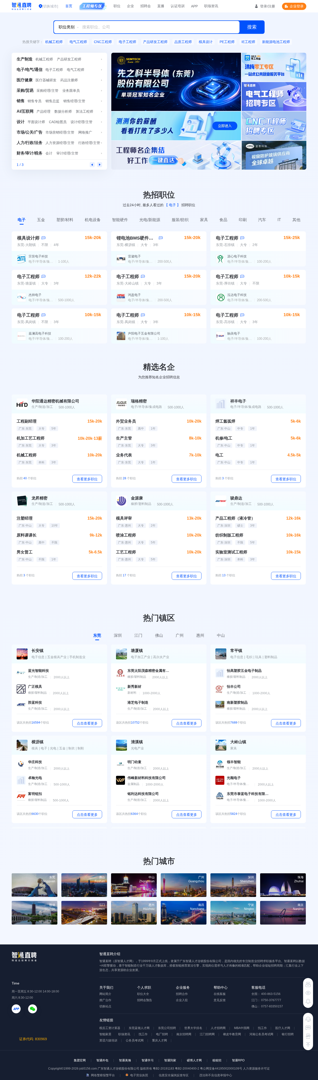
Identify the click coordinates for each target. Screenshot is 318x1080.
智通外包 (102, 1060)
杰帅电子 (35, 295)
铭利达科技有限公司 (143, 794)
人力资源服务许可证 (256, 1068)
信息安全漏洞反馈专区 (174, 1075)
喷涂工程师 (126, 535)
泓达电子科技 (237, 295)
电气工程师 (78, 42)
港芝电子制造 (137, 702)
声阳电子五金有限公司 (144, 333)
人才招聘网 (218, 1028)
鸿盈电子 (134, 295)
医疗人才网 (282, 1028)
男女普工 (25, 552)
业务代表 (124, 455)
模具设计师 (28, 238)
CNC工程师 (103, 42)
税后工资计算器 (109, 1028)
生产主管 (124, 438)
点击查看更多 (87, 723)
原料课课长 (27, 535)
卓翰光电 (35, 778)
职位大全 (143, 994)
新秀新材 (134, 686)
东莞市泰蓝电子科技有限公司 (248, 794)
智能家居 (105, 1034)
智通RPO (238, 1060)
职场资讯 (211, 6)
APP (194, 6)
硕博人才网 (194, 1060)
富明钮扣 (35, 794)
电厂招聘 (162, 1034)
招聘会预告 (144, 1000)
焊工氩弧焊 (225, 421)
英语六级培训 (108, 1040)
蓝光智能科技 (38, 671)
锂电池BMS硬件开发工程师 (144, 238)
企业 (130, 6)
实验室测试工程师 (231, 552)
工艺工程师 (126, 552)
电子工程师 (127, 42)
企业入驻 (182, 1000)
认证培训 (178, 6)
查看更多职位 (87, 479)
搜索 (252, 27)
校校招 (216, 1060)
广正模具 (35, 686)
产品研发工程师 (155, 42)
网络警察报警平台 (102, 1075)
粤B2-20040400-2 (187, 1068)
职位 (117, 6)
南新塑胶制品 (237, 702)
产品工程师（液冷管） (235, 518)
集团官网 (80, 1060)
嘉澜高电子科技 (40, 333)
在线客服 (220, 994)
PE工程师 (227, 42)
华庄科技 (35, 762)
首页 (68, 6)
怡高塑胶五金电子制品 (244, 671)
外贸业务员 (126, 421)
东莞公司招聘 (167, 1028)
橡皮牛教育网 (232, 1034)
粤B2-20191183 (164, 1068)
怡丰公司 (234, 686)
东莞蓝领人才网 (139, 1028)
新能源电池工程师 (276, 42)
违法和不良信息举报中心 (215, 1075)
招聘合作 (182, 994)
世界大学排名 (193, 1028)
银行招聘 (288, 1034)
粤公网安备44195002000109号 (221, 1068)
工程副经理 (27, 421)
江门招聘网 (207, 1034)
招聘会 (145, 6)
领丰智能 (234, 762)
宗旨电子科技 (38, 256)
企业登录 (297, 6)
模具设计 (206, 42)
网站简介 (105, 994)
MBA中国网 (241, 1028)
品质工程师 (183, 42)
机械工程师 (54, 42)
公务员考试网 (135, 1040)
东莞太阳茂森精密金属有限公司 (148, 671)
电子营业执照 (138, 1075)
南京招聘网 (183, 1034)
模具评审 (124, 518)
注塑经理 (25, 518)
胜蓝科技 (35, 702)
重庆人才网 (159, 1040)
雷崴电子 (134, 256)
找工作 (262, 1028)
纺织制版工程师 (229, 535)
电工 (219, 455)
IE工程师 (248, 42)
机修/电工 (223, 438)
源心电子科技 (237, 256)
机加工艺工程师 (30, 438)
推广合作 (105, 1000)
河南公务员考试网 (261, 1034)
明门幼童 (134, 762)
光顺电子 (234, 778)
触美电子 (233, 333)
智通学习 (148, 1060)
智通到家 (170, 1060)
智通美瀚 (125, 1060)
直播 (160, 6)
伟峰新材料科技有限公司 (146, 778)
